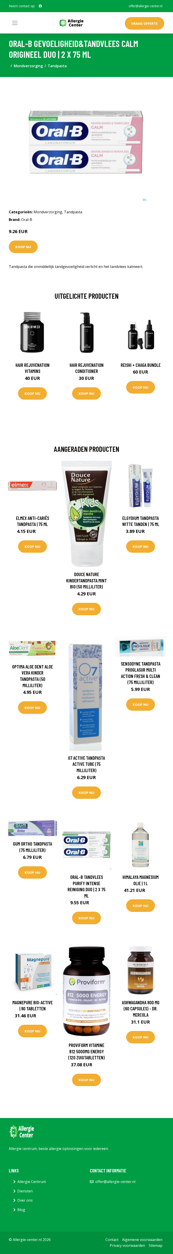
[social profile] (40, 6)
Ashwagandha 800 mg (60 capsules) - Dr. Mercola (140, 1009)
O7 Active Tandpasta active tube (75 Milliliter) (86, 764)
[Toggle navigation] (15, 23)
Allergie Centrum (31, 1181)
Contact (111, 1239)
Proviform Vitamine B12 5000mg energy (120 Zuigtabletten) (86, 1051)
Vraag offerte (144, 23)
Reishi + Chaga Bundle (141, 365)
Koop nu (23, 247)
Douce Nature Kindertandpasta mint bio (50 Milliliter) (86, 580)
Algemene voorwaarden (142, 1239)
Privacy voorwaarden (127, 1245)
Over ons (25, 1200)
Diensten (25, 1191)
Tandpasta (57, 65)
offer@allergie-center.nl (145, 6)
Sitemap (155, 1245)
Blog (21, 1209)
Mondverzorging (28, 65)
